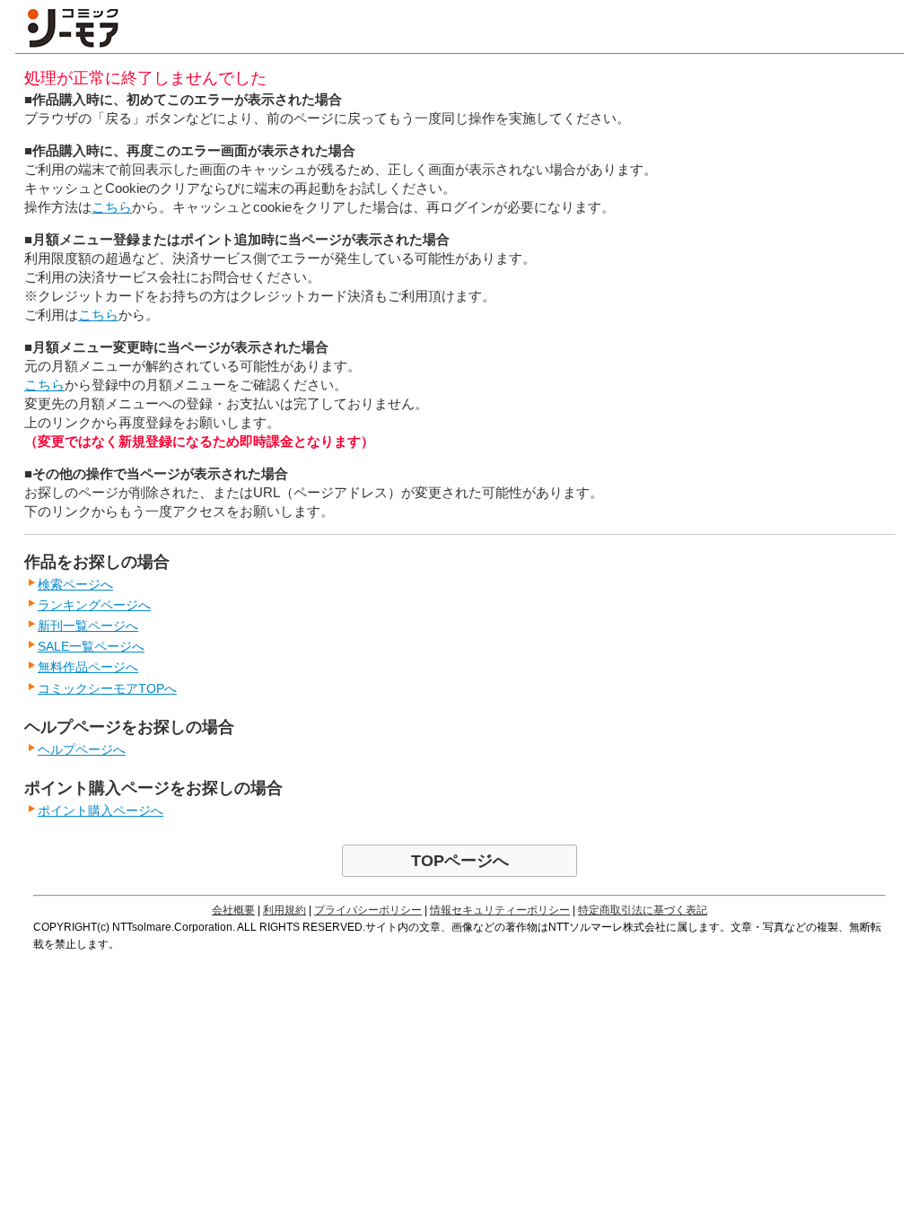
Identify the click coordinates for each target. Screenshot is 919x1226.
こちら (112, 207)
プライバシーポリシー (368, 910)
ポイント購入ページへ (100, 810)
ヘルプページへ (82, 749)
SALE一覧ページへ (91, 646)
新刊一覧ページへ (88, 625)
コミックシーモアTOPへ (107, 688)
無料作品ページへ (88, 667)
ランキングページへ (94, 605)
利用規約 (284, 910)
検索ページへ (75, 584)
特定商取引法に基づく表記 (642, 910)
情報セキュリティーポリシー (500, 910)
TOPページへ (460, 861)
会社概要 (233, 910)
